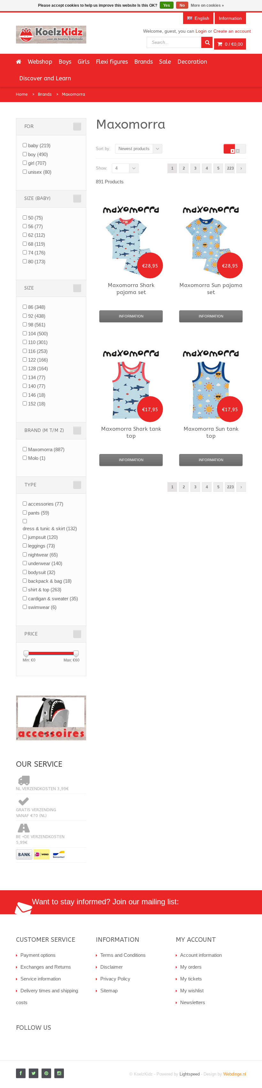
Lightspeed (190, 1074)
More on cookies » (207, 5)
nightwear (43, 554)
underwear (45, 563)
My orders (191, 967)
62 (36, 235)
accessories (45, 504)
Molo (36, 458)
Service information (40, 978)
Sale (165, 61)
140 (36, 386)
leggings (41, 545)
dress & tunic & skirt (50, 528)
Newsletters (192, 1002)
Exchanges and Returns (45, 967)
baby (39, 145)
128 (38, 368)
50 (35, 217)
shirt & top (44, 589)
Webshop (40, 61)
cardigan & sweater (53, 598)
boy (38, 154)
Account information (201, 955)
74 (36, 252)
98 (36, 324)
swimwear (42, 607)
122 (38, 360)
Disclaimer (111, 967)
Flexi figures (112, 61)
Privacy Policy (115, 978)
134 (36, 377)
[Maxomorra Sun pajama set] (211, 246)
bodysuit (41, 572)
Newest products (134, 148)
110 (38, 342)
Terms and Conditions (123, 955)
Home (22, 94)
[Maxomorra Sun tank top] (211, 390)
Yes (166, 5)
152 (36, 403)
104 (38, 333)
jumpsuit (43, 537)
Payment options (38, 955)
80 (36, 261)
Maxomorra (73, 94)
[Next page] (241, 168)
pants (38, 513)
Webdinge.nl (234, 1074)
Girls (83, 61)
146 (36, 395)
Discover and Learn (45, 78)
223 (230, 168)
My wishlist (192, 990)
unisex (39, 172)
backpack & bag (50, 581)
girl (37, 163)
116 (38, 351)
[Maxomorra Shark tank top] (131, 390)
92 (36, 316)
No (182, 5)
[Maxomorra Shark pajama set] (131, 246)
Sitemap (109, 990)
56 (35, 226)
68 (36, 244)
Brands (143, 61)
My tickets (191, 978)
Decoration (192, 61)
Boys (64, 61)
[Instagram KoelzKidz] (59, 1073)
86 (36, 307)
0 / (233, 44)
